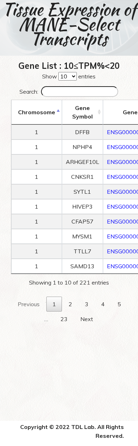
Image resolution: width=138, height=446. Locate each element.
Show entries (69, 76)
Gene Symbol (82, 112)
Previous (29, 304)
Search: (28, 91)
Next (86, 319)
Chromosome (36, 112)
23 (64, 319)
